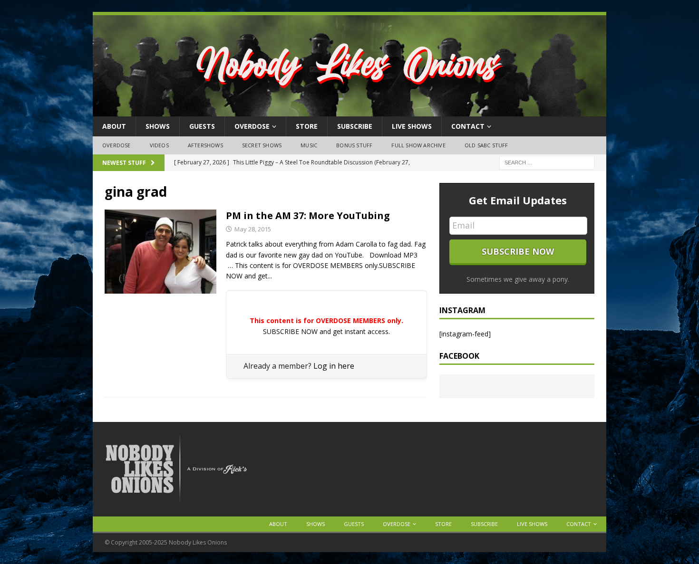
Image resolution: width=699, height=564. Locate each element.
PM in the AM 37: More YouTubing (308, 215)
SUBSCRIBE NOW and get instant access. (326, 331)
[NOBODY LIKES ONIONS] (349, 110)
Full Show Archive (418, 145)
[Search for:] (546, 161)
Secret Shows (262, 145)
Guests (202, 126)
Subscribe (354, 126)
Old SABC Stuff (486, 145)
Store (307, 126)
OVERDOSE (252, 126)
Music (309, 145)
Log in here (333, 366)
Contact (468, 126)
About (114, 126)
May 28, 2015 (252, 229)
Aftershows (205, 145)
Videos (159, 145)
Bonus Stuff (354, 145)
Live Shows (412, 126)
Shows (158, 126)
